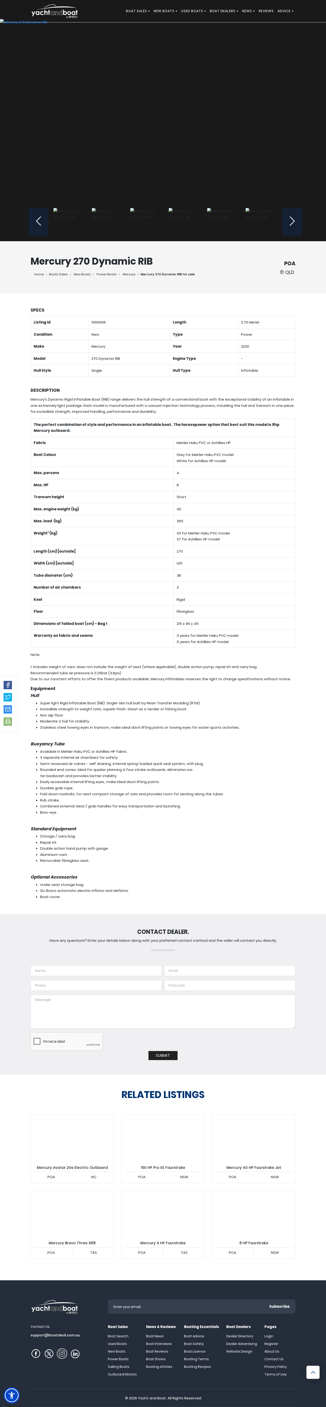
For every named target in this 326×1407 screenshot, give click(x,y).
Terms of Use (275, 1374)
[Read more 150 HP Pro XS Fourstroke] (163, 1138)
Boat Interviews (159, 1343)
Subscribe (279, 1306)
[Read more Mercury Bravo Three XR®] (72, 1214)
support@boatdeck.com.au (55, 1335)
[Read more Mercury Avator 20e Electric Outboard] (72, 1138)
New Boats (82, 274)
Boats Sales (58, 274)
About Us (271, 1351)
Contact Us (274, 1359)
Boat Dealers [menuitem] (222, 11)
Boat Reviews (157, 1351)
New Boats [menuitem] (164, 11)
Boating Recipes (197, 1366)
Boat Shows (156, 1359)
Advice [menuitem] (284, 11)
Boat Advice (194, 1336)
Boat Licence (194, 1351)
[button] (8, 685)
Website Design (239, 1351)
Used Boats (117, 1343)
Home (39, 274)
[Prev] (38, 221)
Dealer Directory (239, 1336)
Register (271, 1343)
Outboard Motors (122, 1374)
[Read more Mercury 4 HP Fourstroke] (163, 1214)
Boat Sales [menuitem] (136, 11)
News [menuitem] (247, 11)
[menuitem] (149, 11)
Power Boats (107, 274)
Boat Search (118, 1336)
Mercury (129, 274)
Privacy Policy (275, 1366)
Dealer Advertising (241, 1343)
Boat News (155, 1336)
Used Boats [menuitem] (192, 11)
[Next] (292, 221)
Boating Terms (196, 1359)
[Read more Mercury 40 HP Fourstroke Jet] (253, 1138)
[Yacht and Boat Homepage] (54, 11)
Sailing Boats (118, 1366)
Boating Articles (159, 1366)
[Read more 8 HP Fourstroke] (253, 1214)
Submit (163, 1055)
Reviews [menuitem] (266, 11)
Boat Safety (194, 1343)
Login (268, 1336)
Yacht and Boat (152, 1398)
